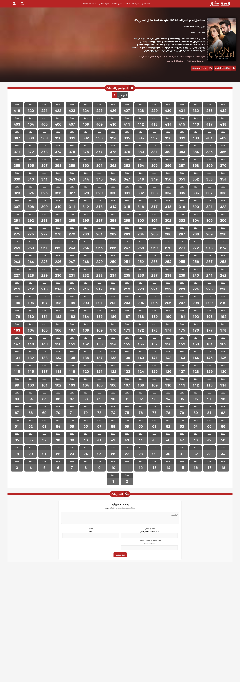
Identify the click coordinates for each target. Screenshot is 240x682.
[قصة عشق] (220, 3)
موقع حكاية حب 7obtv (195, 60)
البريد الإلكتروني (149, 528)
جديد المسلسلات (185, 56)
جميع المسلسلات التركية (166, 56)
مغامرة (144, 56)
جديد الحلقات (200, 56)
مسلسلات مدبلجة (89, 3)
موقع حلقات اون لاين (175, 60)
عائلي (152, 56)
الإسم (90, 528)
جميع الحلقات (117, 3)
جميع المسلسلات (132, 3)
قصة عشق (146, 3)
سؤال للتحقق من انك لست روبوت (149, 540)
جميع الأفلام (104, 3)
